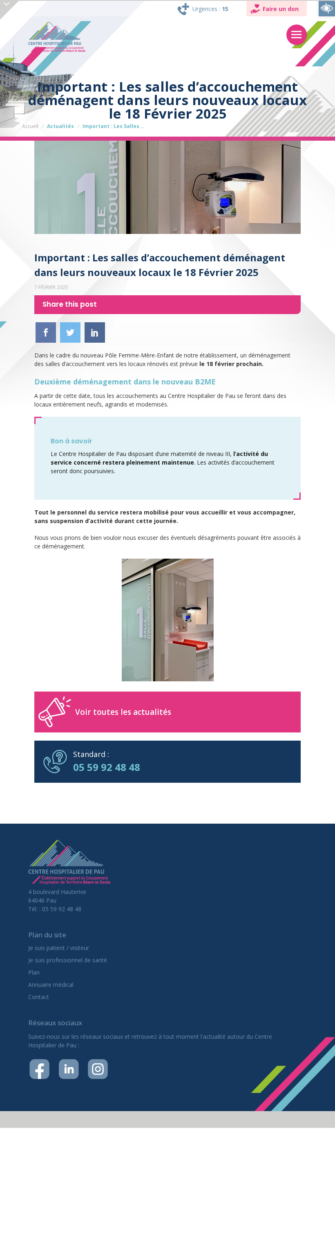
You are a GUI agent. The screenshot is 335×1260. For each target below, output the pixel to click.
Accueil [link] (30, 126)
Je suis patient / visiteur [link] (58, 948)
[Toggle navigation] (296, 35)
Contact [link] (38, 997)
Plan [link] (34, 972)
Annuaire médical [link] (51, 984)
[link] (327, 8)
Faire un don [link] (281, 9)
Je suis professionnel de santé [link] (67, 960)
